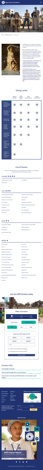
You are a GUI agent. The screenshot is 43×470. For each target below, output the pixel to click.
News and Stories (5, 393)
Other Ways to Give (8, 34)
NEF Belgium (12, 391)
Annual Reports (4, 395)
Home (3, 34)
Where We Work (5, 391)
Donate (3, 397)
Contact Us (4, 399)
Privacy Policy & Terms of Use (30, 466)
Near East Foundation (11, 2)
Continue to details (21, 355)
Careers (11, 393)
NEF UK (3, 401)
